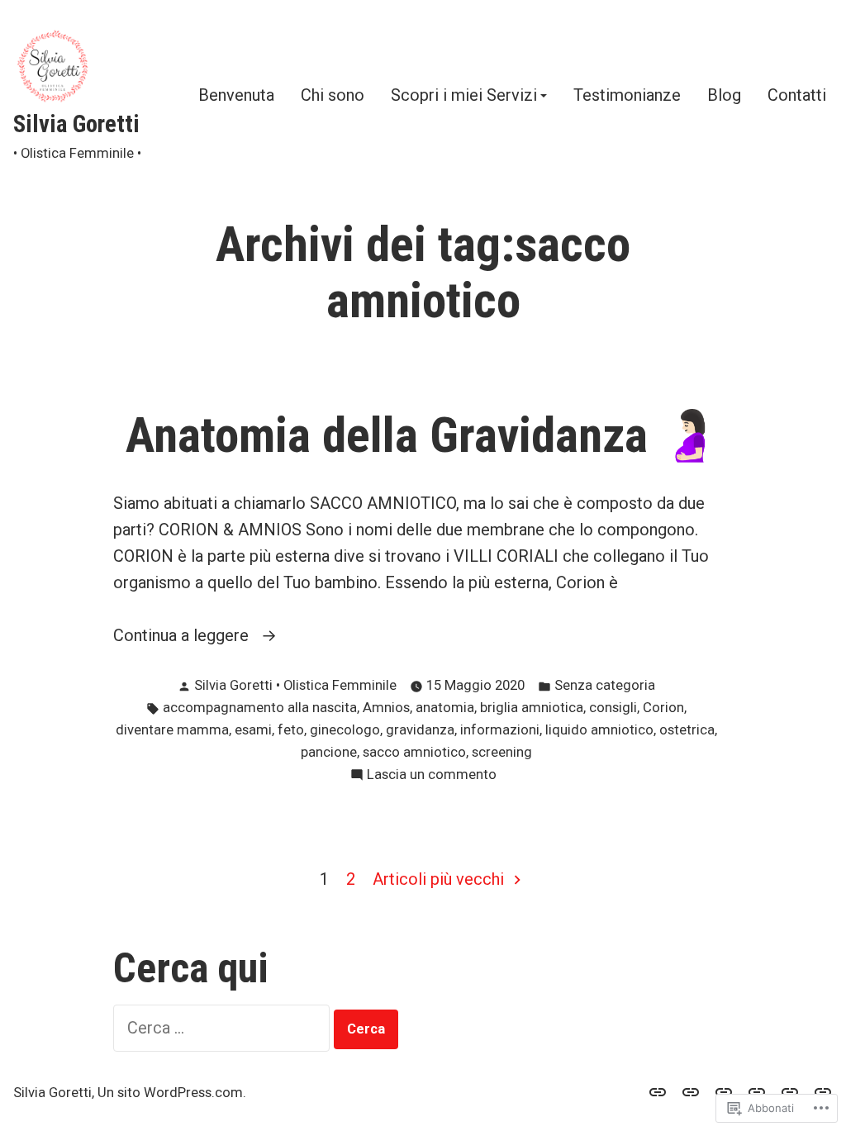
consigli (613, 707)
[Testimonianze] (756, 1091)
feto (291, 730)
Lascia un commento (432, 776)
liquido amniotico (599, 730)
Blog (724, 95)
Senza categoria (604, 685)
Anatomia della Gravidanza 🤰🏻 (423, 435)
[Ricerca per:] (223, 1028)
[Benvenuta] (661, 1091)
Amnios (386, 707)
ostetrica (687, 730)
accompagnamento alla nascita (260, 707)
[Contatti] (819, 1091)
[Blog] (789, 1091)
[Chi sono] (690, 1091)
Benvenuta (236, 95)
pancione (329, 752)
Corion (663, 707)
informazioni (499, 730)
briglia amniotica (531, 707)
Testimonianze (627, 95)
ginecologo (345, 730)
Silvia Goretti (76, 124)
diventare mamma (172, 730)
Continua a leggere (183, 637)
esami (253, 730)
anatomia (445, 707)
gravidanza (420, 730)
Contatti (797, 95)
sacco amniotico (414, 752)
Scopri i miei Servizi (464, 95)
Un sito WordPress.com (170, 1092)
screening (502, 752)
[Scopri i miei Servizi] (723, 1091)
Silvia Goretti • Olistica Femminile (295, 685)
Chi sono (332, 95)
